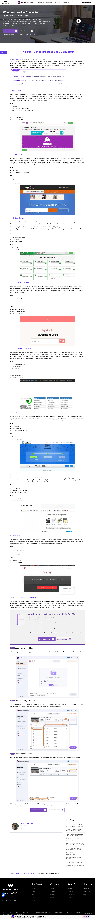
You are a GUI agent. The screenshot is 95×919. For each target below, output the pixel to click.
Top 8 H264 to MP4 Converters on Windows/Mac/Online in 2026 (74, 830)
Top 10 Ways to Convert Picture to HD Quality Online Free (75, 839)
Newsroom (52, 891)
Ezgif (14, 474)
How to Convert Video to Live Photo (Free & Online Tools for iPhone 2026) (75, 844)
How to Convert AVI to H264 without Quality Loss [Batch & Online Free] (75, 825)
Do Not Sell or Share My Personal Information (41, 912)
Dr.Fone (33, 897)
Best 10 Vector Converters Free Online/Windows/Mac (73, 858)
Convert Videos (29, 873)
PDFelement (34, 900)
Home (12, 873)
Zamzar (15, 412)
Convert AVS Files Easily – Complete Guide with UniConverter (74, 853)
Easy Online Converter (21, 348)
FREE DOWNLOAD (44, 639)
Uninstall (78, 912)
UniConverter (34, 891)
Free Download (8, 31)
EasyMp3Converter (20, 283)
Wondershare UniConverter (24, 597)
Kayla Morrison (16, 59)
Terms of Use (25, 912)
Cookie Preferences (59, 912)
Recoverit (33, 894)
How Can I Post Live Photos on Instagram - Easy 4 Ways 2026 (73, 849)
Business (70, 900)
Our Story (52, 894)
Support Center (87, 891)
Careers (52, 897)
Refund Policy (70, 912)
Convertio (16, 536)
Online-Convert (18, 218)
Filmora (33, 888)
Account (85, 894)
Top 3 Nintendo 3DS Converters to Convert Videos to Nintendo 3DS (74, 835)
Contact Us (86, 888)
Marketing (70, 891)
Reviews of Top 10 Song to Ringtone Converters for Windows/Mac (75, 866)
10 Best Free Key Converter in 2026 (74, 862)
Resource (19, 873)
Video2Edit (16, 91)
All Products (34, 903)
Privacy (17, 912)
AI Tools (70, 888)
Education (52, 900)
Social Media (71, 894)
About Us (52, 888)
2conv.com (17, 154)
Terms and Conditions (7, 912)
